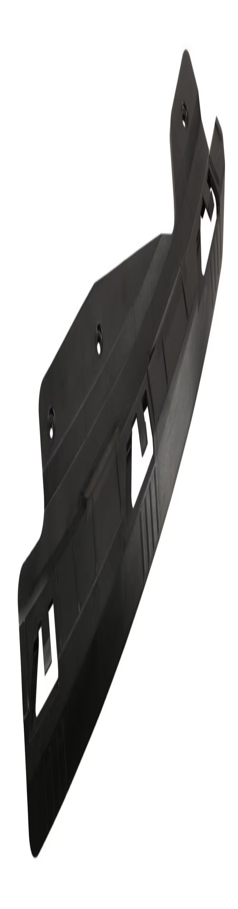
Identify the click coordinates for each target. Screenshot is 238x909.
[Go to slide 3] (3, 498)
